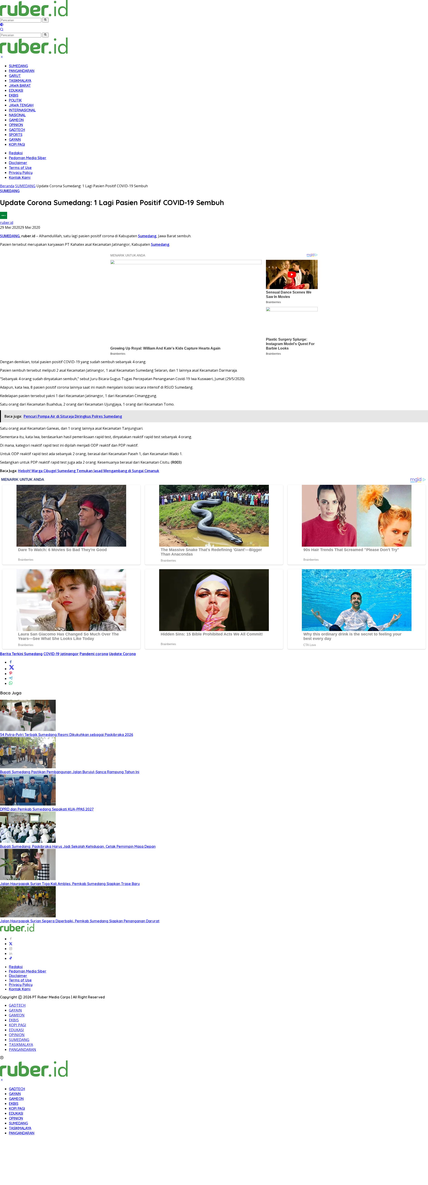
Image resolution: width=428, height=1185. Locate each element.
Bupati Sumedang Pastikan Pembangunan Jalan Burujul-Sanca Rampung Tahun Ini (69, 772)
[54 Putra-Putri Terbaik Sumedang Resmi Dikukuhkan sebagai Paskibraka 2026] (28, 729)
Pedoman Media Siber (27, 158)
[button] (45, 20)
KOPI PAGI (17, 144)
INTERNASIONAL (22, 110)
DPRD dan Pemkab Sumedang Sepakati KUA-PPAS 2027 (47, 809)
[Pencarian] (2, 29)
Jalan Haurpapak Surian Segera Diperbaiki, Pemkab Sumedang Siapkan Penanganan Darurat (79, 921)
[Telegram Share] (10, 678)
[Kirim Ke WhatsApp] (10, 683)
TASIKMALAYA (20, 80)
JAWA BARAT (20, 85)
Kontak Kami (20, 177)
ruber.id (6, 222)
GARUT (15, 75)
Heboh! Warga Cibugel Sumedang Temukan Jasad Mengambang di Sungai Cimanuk (88, 470)
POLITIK (15, 100)
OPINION (16, 125)
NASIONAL (17, 115)
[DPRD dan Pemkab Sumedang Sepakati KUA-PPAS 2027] (28, 804)
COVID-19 (51, 654)
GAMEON (16, 120)
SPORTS (15, 134)
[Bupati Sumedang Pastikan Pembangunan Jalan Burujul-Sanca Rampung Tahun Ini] (28, 766)
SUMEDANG (18, 66)
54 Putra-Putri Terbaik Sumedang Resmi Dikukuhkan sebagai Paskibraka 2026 (66, 734)
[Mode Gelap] (2, 25)
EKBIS (13, 95)
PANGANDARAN (21, 71)
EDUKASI (16, 90)
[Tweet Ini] (11, 668)
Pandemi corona (94, 654)
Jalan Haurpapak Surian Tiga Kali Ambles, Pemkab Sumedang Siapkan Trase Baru (70, 883)
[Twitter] (10, 943)
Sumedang (147, 235)
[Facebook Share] (10, 662)
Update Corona (122, 654)
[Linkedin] (10, 953)
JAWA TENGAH (21, 105)
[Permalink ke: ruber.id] (3, 217)
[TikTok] (10, 958)
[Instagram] (10, 948)
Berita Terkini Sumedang (21, 654)
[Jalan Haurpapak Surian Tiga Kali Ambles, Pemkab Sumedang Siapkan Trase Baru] (28, 878)
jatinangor (69, 654)
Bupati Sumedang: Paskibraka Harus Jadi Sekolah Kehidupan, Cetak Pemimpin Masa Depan (78, 846)
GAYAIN (15, 139)
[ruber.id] (63, 14)
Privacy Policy (21, 172)
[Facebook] (10, 938)
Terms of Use (20, 167)
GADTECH (17, 129)
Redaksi (16, 153)
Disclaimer (18, 162)
